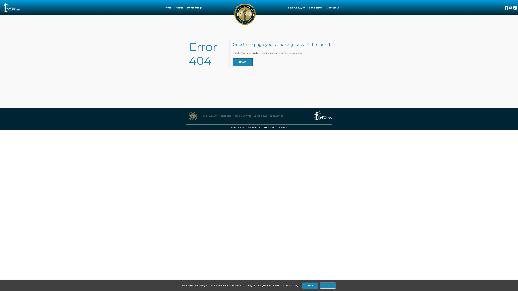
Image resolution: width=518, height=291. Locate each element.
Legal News (316, 7)
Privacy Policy (281, 127)
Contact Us (333, 7)
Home (168, 7)
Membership (194, 7)
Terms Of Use (269, 127)
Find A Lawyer (296, 7)
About (179, 7)
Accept (310, 285)
